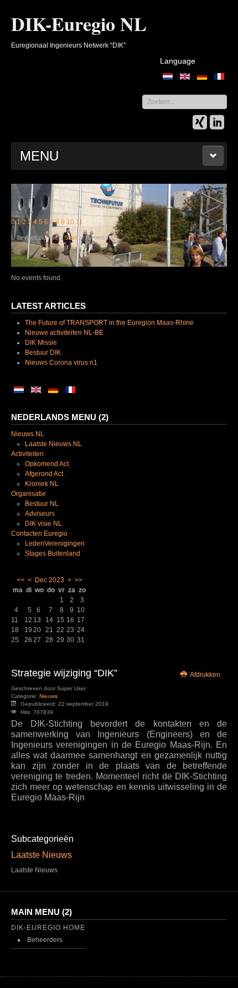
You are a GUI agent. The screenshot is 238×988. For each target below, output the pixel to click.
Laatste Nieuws (41, 855)
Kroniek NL (42, 484)
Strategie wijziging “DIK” (64, 673)
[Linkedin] (217, 123)
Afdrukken (204, 675)
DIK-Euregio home (48, 928)
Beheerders (45, 940)
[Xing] (200, 123)
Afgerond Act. (45, 474)
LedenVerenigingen (55, 543)
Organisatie (28, 494)
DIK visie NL (43, 523)
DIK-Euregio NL (79, 24)
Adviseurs (40, 514)
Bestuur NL (42, 504)
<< (20, 580)
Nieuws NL (27, 434)
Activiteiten (27, 454)
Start (70, 237)
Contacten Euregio (39, 533)
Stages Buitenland (52, 553)
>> (78, 580)
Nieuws (48, 696)
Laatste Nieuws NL (53, 444)
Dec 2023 (49, 580)
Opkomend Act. (47, 464)
